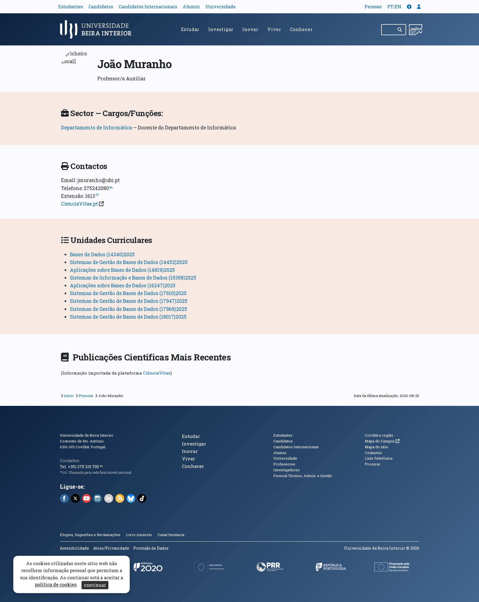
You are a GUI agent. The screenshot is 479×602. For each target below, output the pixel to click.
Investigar (220, 29)
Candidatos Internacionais (148, 6)
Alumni (191, 6)
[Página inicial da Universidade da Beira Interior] (98, 29)
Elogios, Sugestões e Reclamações (90, 534)
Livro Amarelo (139, 534)
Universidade (220, 6)
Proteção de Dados (151, 548)
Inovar (250, 29)
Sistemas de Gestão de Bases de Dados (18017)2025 (128, 317)
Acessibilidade (74, 548)
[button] (409, 6)
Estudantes (70, 6)
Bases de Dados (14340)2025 (102, 254)
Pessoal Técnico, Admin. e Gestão (302, 475)
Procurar (372, 464)
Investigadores (286, 469)
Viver (274, 29)
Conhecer (301, 29)
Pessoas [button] (373, 6)
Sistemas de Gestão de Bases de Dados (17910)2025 (128, 293)
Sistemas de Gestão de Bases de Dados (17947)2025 (128, 301)
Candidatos (100, 6)
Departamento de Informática (96, 127)
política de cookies (56, 585)
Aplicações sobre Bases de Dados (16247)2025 (122, 285)
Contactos (69, 460)
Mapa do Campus (382, 441)
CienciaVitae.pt (79, 204)
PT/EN (394, 6)
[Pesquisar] (400, 29)
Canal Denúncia (171, 534)
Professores (284, 464)
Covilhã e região (379, 435)
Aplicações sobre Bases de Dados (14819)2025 (122, 270)
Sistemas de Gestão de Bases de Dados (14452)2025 (129, 262)
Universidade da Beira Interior (86, 435)
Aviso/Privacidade (111, 548)
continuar (95, 585)
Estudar (190, 29)
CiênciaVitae (156, 373)
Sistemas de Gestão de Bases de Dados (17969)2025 (128, 309)
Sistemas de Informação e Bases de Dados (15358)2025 (133, 278)
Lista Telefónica (379, 458)
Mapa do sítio (376, 446)
